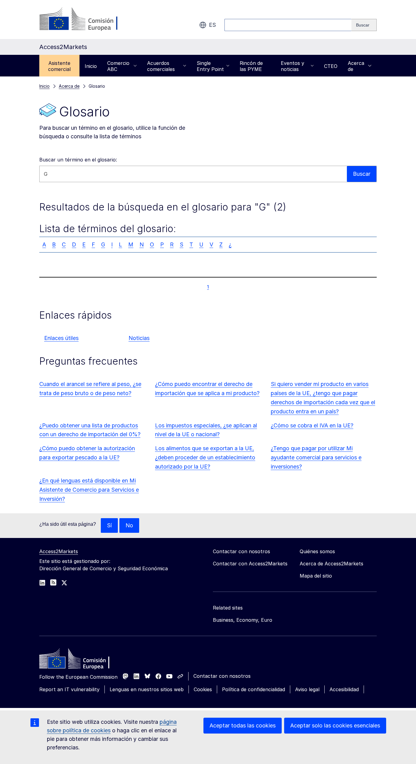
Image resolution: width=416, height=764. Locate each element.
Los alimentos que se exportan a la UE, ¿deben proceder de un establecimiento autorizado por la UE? (205, 457)
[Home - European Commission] (83, 660)
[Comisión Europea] (88, 19)
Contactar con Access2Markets (250, 564)
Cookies (203, 689)
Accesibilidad (344, 689)
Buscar (361, 174)
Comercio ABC (118, 66)
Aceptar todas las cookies (243, 725)
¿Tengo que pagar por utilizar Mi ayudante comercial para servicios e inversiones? (316, 457)
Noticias (139, 338)
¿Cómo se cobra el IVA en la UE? (312, 425)
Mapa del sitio (316, 576)
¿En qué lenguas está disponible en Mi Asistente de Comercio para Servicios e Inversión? (89, 489)
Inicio (91, 66)
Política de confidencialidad (253, 689)
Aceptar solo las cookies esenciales (335, 725)
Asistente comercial (59, 66)
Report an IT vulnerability (69, 689)
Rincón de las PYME (251, 66)
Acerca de (356, 66)
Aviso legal (307, 689)
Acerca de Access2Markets (331, 564)
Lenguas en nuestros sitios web (147, 689)
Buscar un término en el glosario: (78, 160)
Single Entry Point (210, 66)
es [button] (212, 25)
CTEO (330, 66)
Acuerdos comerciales (161, 66)
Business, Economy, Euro (242, 620)
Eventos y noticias (292, 66)
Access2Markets (58, 551)
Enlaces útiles (61, 338)
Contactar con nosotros (222, 676)
